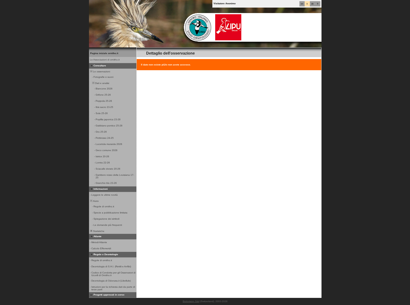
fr (317, 4)
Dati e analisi (101, 83)
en (302, 4)
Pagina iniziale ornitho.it (104, 53)
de (312, 4)
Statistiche (98, 231)
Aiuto (95, 201)
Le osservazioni (101, 71)
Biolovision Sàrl (191, 301)
